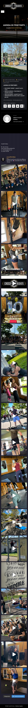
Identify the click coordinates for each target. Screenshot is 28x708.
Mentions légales (19, 706)
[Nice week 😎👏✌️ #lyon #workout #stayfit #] (14, 363)
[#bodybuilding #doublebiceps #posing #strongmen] (14, 177)
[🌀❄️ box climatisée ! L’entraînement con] (14, 257)
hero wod (7, 81)
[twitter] (9, 106)
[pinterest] (21, 106)
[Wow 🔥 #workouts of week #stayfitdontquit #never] (14, 469)
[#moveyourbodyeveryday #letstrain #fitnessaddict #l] (14, 389)
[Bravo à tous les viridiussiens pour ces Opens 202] (14, 575)
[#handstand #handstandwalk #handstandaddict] (14, 681)
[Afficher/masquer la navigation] (2, 11)
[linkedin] (13, 106)
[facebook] (5, 106)
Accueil (8, 28)
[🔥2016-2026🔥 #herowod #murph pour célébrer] (14, 310)
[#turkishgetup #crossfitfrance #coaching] (14, 495)
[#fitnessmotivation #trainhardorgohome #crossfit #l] (14, 442)
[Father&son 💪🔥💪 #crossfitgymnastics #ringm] (14, 654)
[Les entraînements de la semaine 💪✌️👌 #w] (14, 283)
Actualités (20, 79)
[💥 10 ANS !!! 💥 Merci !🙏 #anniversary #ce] (14, 336)
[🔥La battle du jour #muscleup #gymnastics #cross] (14, 548)
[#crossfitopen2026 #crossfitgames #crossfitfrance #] (14, 628)
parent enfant (6, 82)
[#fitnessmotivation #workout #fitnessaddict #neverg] (14, 204)
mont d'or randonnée (14, 81)
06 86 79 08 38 (5, 151)
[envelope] (17, 106)
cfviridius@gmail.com (7, 149)
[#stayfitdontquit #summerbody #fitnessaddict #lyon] (14, 230)
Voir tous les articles (17, 121)
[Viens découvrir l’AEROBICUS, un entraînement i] (14, 416)
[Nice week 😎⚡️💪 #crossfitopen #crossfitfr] (14, 601)
